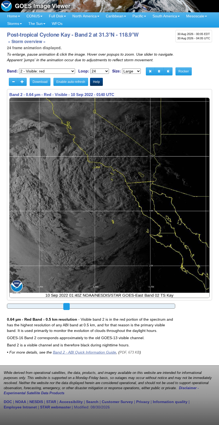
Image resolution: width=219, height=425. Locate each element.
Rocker (183, 71)
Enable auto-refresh (70, 82)
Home (12, 16)
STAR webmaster (55, 407)
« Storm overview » (27, 41)
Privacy (143, 402)
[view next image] (168, 71)
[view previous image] (150, 71)
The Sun (35, 23)
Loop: (83, 71)
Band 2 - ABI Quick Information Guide (84, 352)
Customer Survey (117, 402)
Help (96, 82)
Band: (12, 71)
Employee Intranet (20, 407)
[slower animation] (13, 82)
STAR (51, 402)
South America (164, 16)
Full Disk (56, 16)
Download (40, 82)
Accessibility (71, 402)
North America (84, 16)
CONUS (33, 16)
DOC (8, 402)
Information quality (170, 402)
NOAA (20, 402)
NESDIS (36, 402)
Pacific (137, 16)
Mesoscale (195, 16)
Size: (116, 71)
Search (92, 402)
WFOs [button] (57, 23)
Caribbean (114, 16)
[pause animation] (159, 71)
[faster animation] (22, 82)
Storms (13, 23)
